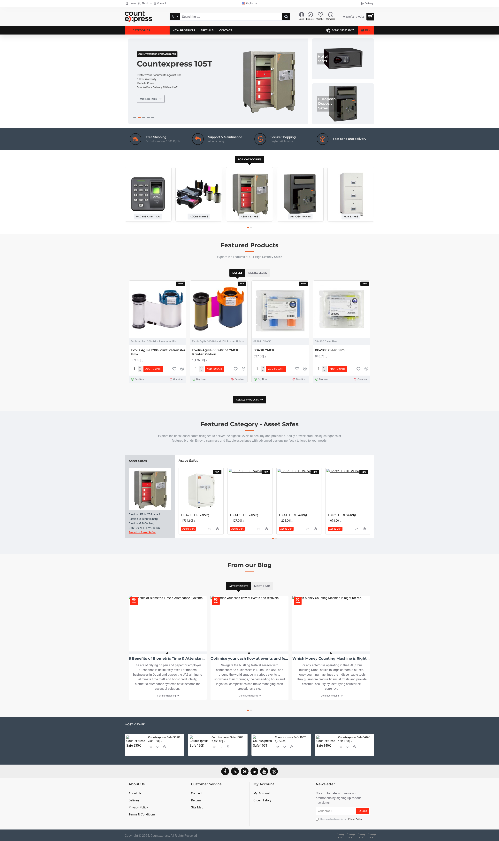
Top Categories (249, 159)
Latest (237, 272)
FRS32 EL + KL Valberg (342, 515)
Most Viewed (135, 724)
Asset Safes (249, 216)
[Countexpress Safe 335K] (135, 745)
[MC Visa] (372, 836)
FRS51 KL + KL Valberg (244, 515)
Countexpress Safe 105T (290, 737)
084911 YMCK (264, 350)
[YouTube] (264, 771)
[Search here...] (286, 16)
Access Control (148, 216)
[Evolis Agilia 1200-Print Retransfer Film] (157, 309)
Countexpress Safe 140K (354, 737)
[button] (248, 227)
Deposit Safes (300, 216)
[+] (140, 367)
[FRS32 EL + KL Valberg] (347, 490)
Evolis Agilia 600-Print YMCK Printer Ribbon (215, 352)
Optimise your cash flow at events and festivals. (249, 659)
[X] (235, 771)
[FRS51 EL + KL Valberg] (299, 490)
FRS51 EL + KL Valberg (293, 515)
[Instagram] (245, 771)
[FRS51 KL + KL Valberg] (250, 490)
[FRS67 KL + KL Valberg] (201, 490)
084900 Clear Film (330, 350)
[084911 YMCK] (280, 309)
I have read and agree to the (340, 819)
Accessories (199, 216)
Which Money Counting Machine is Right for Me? (331, 659)
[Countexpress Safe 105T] (262, 745)
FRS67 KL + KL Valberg (195, 515)
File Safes (350, 216)
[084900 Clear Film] (341, 309)
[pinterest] (274, 771)
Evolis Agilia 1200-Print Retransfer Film (158, 352)
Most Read (262, 586)
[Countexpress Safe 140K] (325, 745)
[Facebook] (225, 771)
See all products (247, 399)
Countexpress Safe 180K (227, 737)
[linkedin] (254, 771)
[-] (140, 370)
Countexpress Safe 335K (164, 737)
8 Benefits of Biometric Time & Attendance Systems (168, 659)
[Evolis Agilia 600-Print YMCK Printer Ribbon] (218, 309)
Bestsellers (257, 272)
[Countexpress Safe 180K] (199, 745)
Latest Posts (238, 586)
